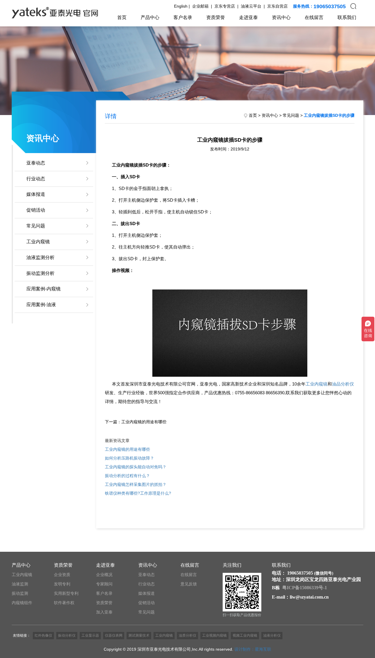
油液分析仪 (272, 635)
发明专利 (62, 584)
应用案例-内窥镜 (43, 288)
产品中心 (150, 17)
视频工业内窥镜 (245, 635)
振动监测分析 (40, 273)
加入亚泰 (104, 612)
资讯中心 (281, 17)
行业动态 (35, 178)
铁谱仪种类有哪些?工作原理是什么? (138, 493)
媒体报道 (35, 194)
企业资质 (62, 574)
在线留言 (314, 17)
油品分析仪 (343, 383)
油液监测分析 (40, 257)
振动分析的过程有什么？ (127, 475)
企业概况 (104, 574)
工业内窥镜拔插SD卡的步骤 (329, 115)
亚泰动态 (35, 162)
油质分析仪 (187, 635)
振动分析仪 (67, 635)
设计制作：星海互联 (252, 649)
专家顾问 (104, 584)
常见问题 (35, 225)
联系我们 (347, 17)
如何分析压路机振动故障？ (129, 458)
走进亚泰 (248, 17)
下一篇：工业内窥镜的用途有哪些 (135, 421)
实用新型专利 (66, 593)
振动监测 (20, 593)
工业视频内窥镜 (214, 635)
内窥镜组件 (22, 602)
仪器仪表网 (113, 635)
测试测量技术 (138, 635)
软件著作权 (64, 602)
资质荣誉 (215, 17)
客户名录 (182, 17)
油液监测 (20, 584)
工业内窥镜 (38, 241)
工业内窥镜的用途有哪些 (127, 449)
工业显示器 (90, 635)
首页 (122, 17)
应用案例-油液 (41, 304)
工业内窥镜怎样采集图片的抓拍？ (135, 484)
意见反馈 (188, 584)
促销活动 (35, 210)
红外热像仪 (43, 635)
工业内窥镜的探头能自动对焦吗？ (135, 467)
